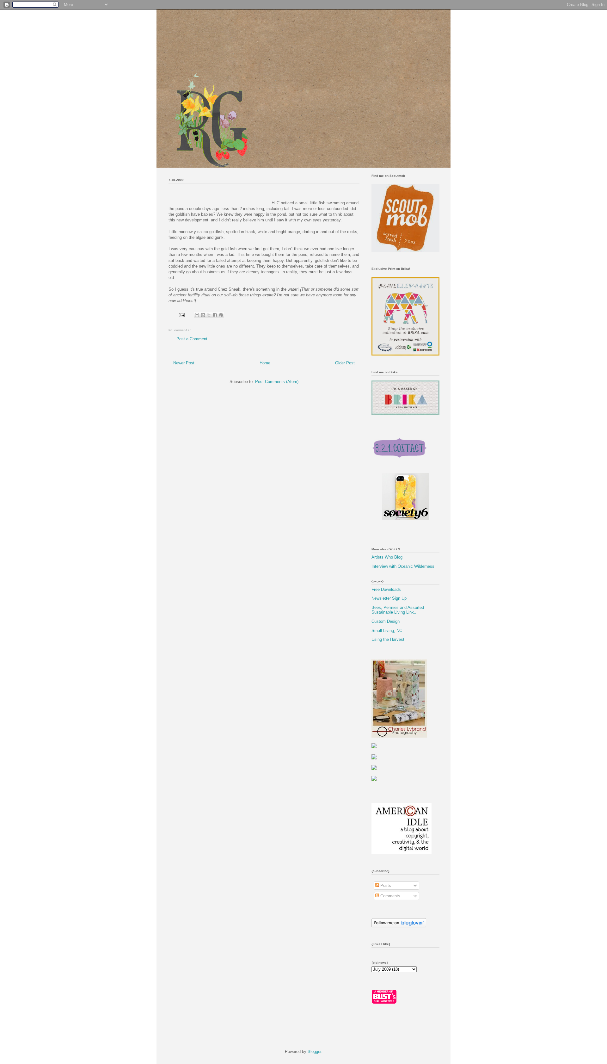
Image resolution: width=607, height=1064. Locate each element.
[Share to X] (209, 315)
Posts (385, 885)
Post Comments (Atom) (276, 381)
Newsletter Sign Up (389, 598)
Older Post (345, 363)
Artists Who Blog (386, 557)
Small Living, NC (386, 630)
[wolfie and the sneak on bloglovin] (398, 926)
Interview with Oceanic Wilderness (402, 566)
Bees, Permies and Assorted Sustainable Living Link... (397, 610)
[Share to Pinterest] (221, 315)
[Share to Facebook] (215, 315)
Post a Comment (191, 339)
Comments (389, 896)
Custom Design (385, 621)
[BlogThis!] (203, 315)
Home (265, 363)
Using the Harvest (387, 639)
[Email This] (197, 315)
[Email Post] (181, 314)
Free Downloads (386, 589)
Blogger (314, 1051)
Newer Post (183, 363)
